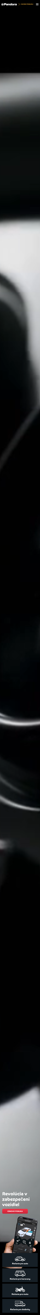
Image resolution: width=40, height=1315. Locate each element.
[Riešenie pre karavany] (20, 1275)
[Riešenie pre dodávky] (20, 1306)
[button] (37, 4)
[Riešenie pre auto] (20, 1260)
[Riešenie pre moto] (20, 1290)
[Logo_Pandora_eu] (9, 4)
